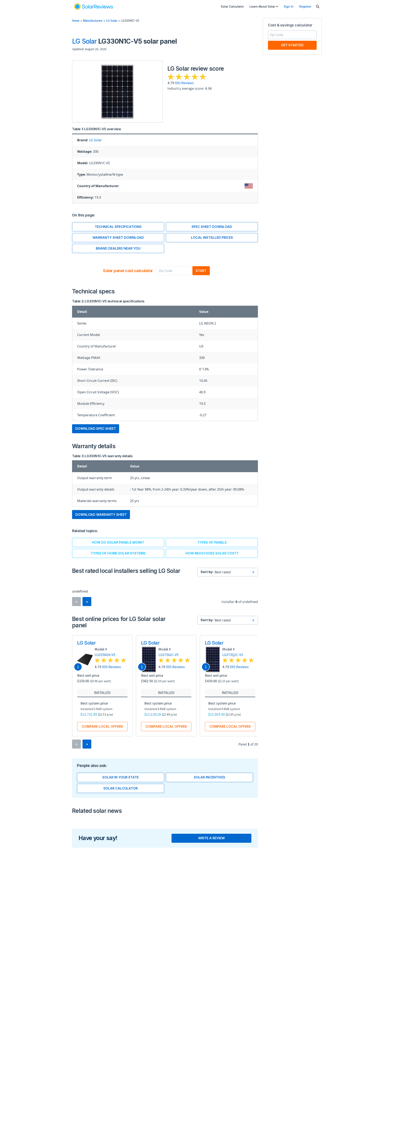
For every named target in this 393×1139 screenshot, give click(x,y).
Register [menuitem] (305, 6)
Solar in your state (120, 777)
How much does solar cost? (211, 553)
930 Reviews (184, 82)
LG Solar (111, 20)
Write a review (211, 838)
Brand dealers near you (118, 248)
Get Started (292, 45)
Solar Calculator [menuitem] (232, 6)
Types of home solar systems (118, 553)
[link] (93, 6)
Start (201, 271)
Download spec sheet (95, 428)
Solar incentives (209, 777)
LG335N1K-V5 (105, 654)
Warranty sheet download (118, 237)
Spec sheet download (212, 227)
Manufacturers (93, 20)
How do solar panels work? (118, 542)
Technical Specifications (118, 227)
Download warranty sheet (101, 514)
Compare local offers (102, 726)
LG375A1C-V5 (168, 654)
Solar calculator (120, 788)
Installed (102, 692)
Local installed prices (212, 237)
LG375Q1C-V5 (232, 654)
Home (75, 20)
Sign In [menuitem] (289, 6)
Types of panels (212, 542)
